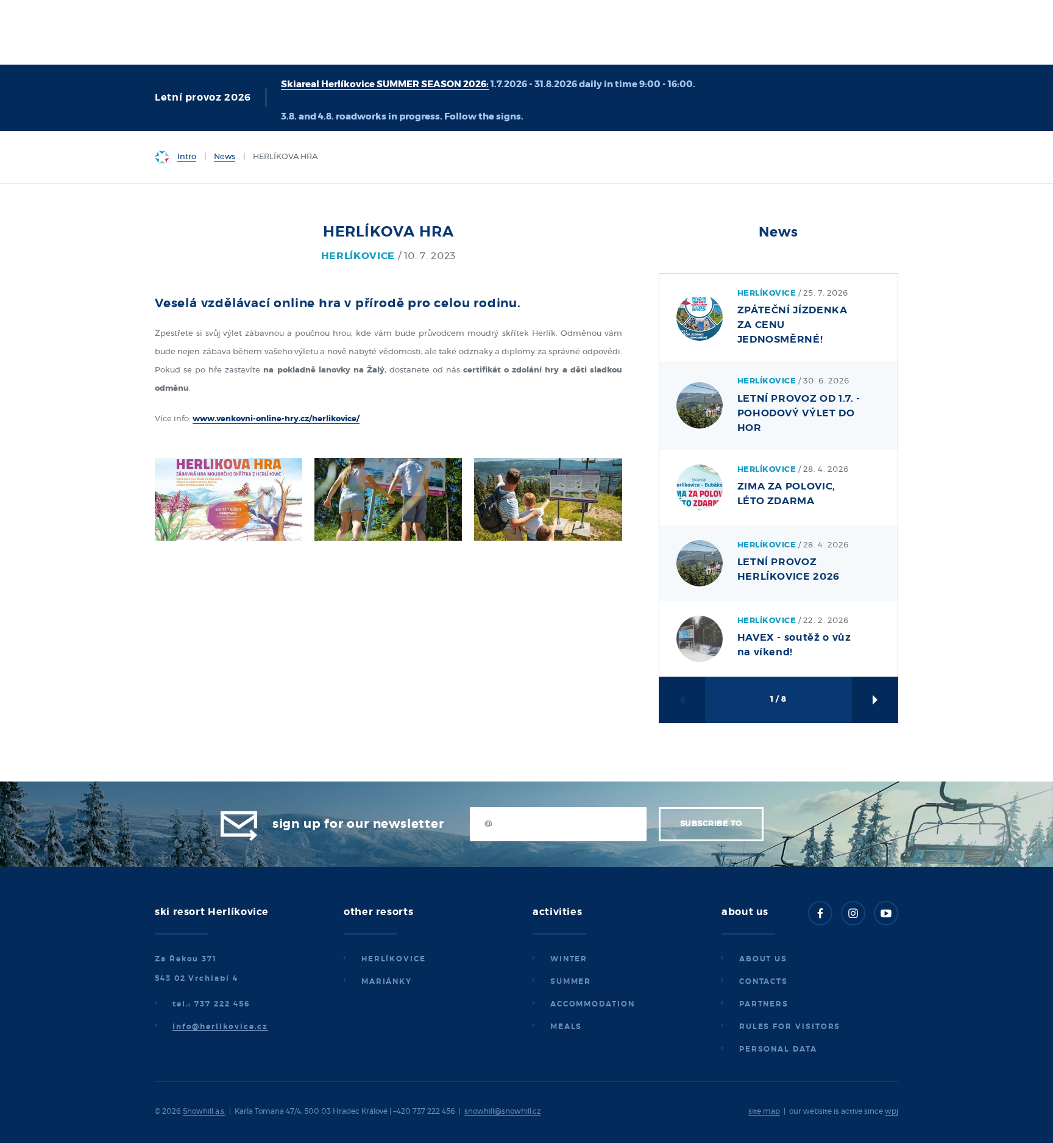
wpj (891, 1111)
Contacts (763, 981)
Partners (764, 1004)
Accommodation (592, 1004)
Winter (569, 959)
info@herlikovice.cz (220, 1026)
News (224, 157)
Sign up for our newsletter (358, 824)
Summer (571, 981)
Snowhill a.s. (204, 1111)
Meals (566, 1026)
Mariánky (386, 981)
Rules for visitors (790, 1026)
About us (763, 959)
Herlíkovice (393, 959)
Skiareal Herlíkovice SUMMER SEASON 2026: (385, 84)
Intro (186, 157)
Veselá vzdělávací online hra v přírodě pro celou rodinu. (338, 303)
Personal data (778, 1049)
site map (764, 1111)
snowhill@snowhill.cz (502, 1111)
